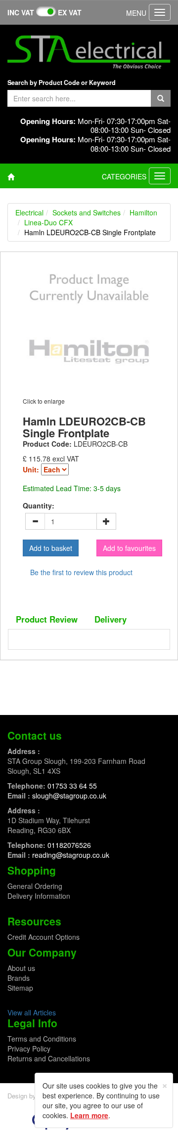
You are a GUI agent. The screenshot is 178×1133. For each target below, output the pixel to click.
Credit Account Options (43, 937)
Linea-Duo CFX (48, 222)
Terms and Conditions (41, 1039)
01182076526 (69, 845)
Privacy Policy (28, 1048)
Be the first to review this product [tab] (81, 572)
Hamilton (143, 212)
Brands (18, 978)
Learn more (89, 1115)
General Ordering (34, 886)
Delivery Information (38, 896)
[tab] (47, 619)
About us (21, 968)
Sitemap (20, 988)
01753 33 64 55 (72, 786)
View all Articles (31, 1012)
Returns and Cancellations (48, 1058)
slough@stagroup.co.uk (69, 795)
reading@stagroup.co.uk (70, 855)
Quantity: (38, 505)
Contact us (34, 735)
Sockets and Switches (86, 212)
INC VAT (20, 12)
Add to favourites (129, 548)
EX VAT (70, 12)
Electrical (29, 212)
